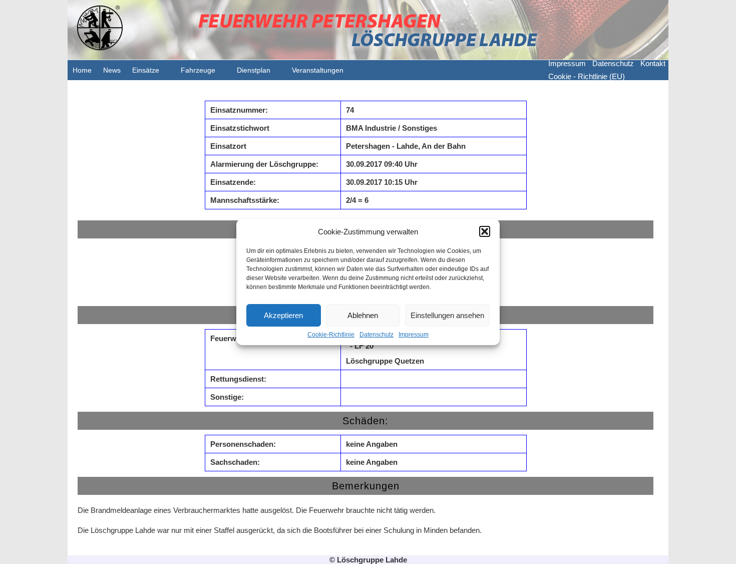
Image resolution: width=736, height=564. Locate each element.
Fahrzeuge (198, 70)
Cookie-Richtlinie (330, 334)
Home (82, 70)
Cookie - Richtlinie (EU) (586, 76)
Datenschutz (376, 334)
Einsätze (145, 70)
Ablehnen (362, 315)
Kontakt (652, 63)
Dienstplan (253, 70)
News (112, 70)
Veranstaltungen (317, 70)
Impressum (414, 334)
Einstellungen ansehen (447, 315)
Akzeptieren (283, 315)
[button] (485, 231)
